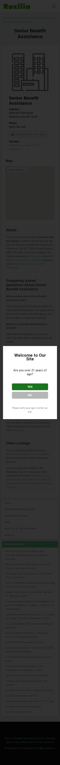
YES (30, 386)
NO (30, 395)
